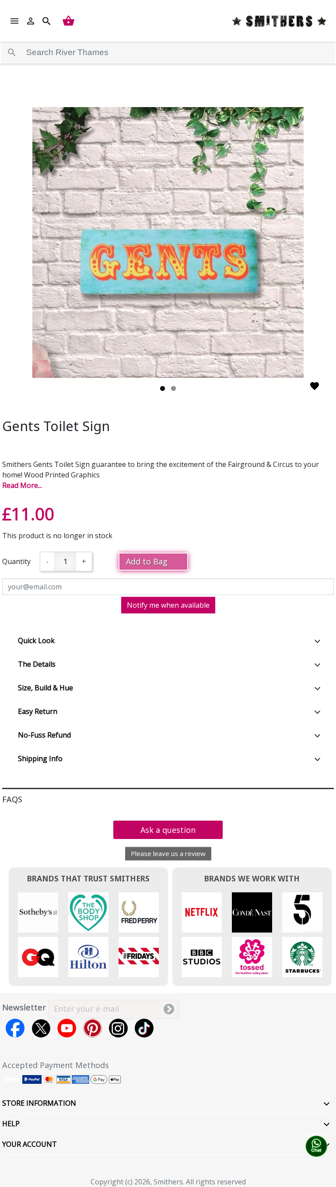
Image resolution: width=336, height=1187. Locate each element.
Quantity (16, 561)
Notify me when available (168, 605)
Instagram (118, 1028)
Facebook (15, 1028)
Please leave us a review (168, 853)
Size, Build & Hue (45, 688)
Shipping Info (40, 758)
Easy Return (37, 711)
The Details (37, 664)
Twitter (41, 1028)
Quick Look (36, 640)
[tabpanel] (168, 242)
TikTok (144, 1028)
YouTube (66, 1028)
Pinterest (92, 1028)
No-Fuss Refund (44, 735)
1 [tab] (162, 388)
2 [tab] (173, 388)
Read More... (22, 485)
